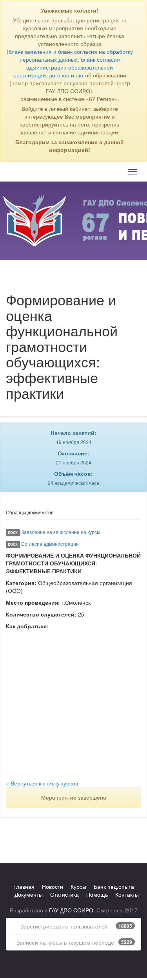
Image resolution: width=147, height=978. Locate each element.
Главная (23, 886)
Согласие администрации (50, 543)
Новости (52, 886)
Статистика (64, 894)
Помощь (97, 894)
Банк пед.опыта (114, 886)
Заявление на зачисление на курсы (60, 531)
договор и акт (66, 75)
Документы (29, 894)
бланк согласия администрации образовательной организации (66, 67)
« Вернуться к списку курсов (42, 783)
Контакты (127, 894)
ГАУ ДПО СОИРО (71, 910)
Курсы (78, 886)
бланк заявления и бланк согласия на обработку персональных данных (71, 55)
